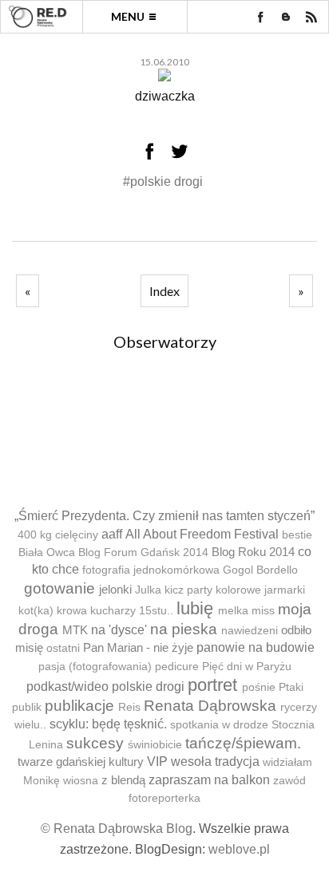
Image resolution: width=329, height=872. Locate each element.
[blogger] (285, 16)
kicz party (188, 590)
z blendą (123, 780)
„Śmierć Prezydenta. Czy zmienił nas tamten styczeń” (164, 516)
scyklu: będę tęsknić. (108, 724)
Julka (148, 590)
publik (27, 707)
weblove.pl (239, 849)
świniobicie (155, 745)
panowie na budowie (255, 647)
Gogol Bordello (260, 570)
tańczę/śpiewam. (243, 743)
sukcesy (95, 743)
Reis (129, 707)
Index (164, 290)
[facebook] (260, 16)
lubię (194, 608)
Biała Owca (46, 552)
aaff (111, 534)
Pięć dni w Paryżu (246, 667)
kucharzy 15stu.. (131, 611)
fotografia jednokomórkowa (151, 570)
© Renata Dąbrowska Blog (116, 828)
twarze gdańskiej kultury (81, 761)
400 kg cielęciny (58, 535)
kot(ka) (36, 611)
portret (212, 685)
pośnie (258, 687)
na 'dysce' (119, 630)
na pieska (183, 629)
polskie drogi (148, 686)
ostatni (63, 648)
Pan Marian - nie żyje (138, 647)
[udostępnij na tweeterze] (179, 150)
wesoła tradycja (215, 761)
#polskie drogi (163, 181)
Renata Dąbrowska (210, 705)
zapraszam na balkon (209, 780)
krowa (72, 611)
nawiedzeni (249, 631)
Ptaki (291, 687)
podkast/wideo (67, 686)
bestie (297, 535)
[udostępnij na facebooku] (149, 150)
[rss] (311, 16)
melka (233, 611)
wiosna (80, 781)
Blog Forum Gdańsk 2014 (143, 552)
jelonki (115, 589)
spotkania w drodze (219, 725)
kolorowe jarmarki (260, 590)
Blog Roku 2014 (253, 551)
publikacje (79, 705)
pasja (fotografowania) (95, 667)
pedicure (177, 667)
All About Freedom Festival (202, 534)
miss (263, 611)
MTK (75, 630)
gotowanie (59, 588)
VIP (157, 761)
